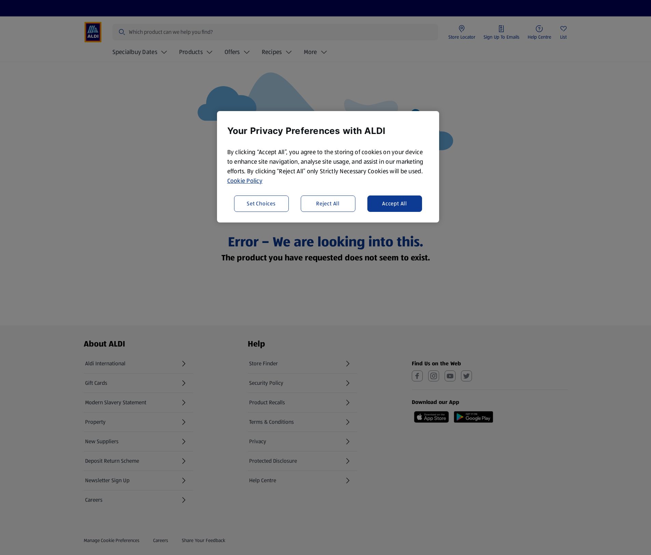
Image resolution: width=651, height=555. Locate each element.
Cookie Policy (245, 180)
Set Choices (261, 203)
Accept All (394, 203)
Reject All (328, 203)
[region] (328, 166)
